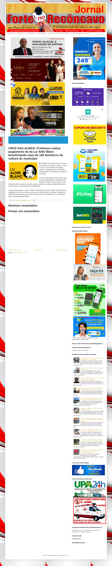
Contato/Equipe (41, 33)
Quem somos (30, 33)
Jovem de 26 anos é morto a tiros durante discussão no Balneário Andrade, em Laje (91, 430)
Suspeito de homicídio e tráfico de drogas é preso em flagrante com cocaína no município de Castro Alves (91, 451)
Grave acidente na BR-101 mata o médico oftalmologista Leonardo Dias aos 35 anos (91, 388)
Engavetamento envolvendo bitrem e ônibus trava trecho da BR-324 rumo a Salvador (91, 398)
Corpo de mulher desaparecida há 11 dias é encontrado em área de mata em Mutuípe (91, 440)
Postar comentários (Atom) (20, 252)
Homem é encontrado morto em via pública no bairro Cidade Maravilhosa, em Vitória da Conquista (91, 420)
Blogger (67, 555)
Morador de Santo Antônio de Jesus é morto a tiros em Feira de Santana (91, 378)
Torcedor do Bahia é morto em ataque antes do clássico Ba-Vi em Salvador (91, 358)
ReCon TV (87, 33)
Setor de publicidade (63, 33)
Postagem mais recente (15, 250)
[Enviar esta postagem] (34, 200)
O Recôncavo (21, 33)
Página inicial (11, 33)
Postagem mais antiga (61, 250)
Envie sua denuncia (76, 33)
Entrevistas (51, 33)
